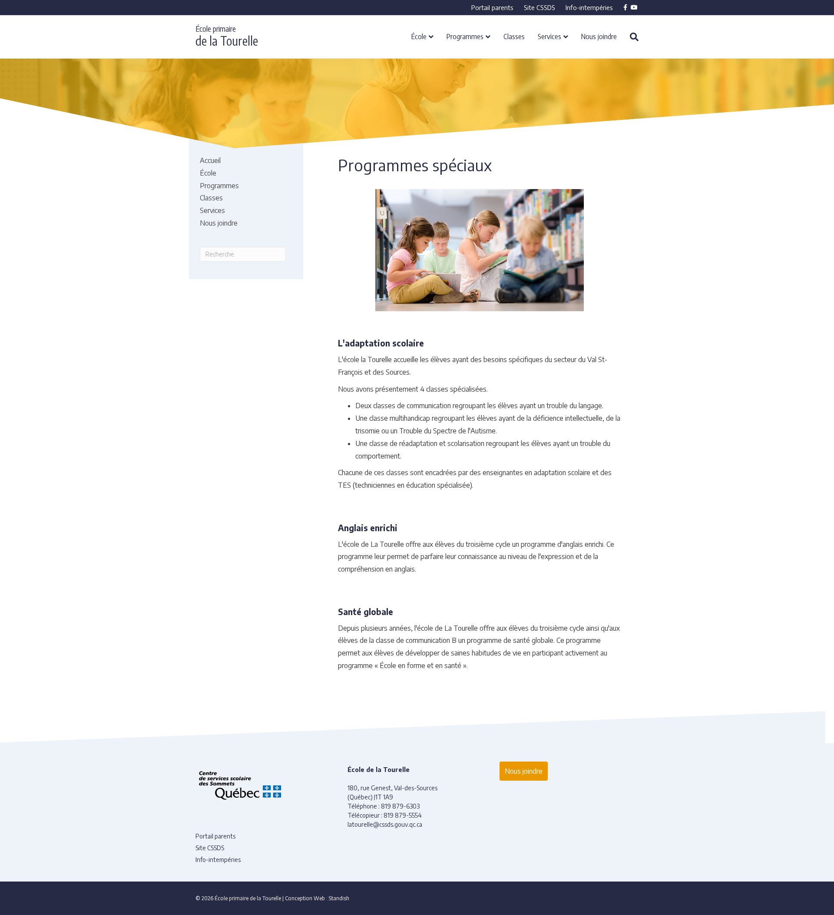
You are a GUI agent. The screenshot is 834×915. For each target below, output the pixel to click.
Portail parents (492, 7)
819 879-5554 (403, 815)
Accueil (210, 160)
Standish (339, 898)
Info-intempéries (589, 7)
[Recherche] (631, 37)
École (419, 36)
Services (549, 36)
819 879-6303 (400, 806)
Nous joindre (599, 36)
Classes (514, 36)
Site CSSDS (539, 7)
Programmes (465, 36)
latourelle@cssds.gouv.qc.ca (385, 824)
